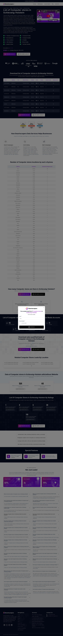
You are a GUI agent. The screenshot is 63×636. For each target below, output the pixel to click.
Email (20, 316)
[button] (20, 323)
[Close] (43, 307)
